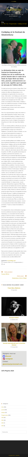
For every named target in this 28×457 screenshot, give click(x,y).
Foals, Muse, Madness (14, 288)
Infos (2, 407)
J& (4, 264)
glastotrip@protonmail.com (12, 364)
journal (2, 409)
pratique (3, 412)
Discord (8, 356)
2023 (2, 423)
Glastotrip (14, 9)
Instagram (9, 359)
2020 (2, 417)
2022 (2, 420)
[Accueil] (1, 23)
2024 (2, 425)
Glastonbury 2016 (11, 260)
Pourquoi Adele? (14, 317)
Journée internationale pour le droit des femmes (14, 344)
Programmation (18, 262)
